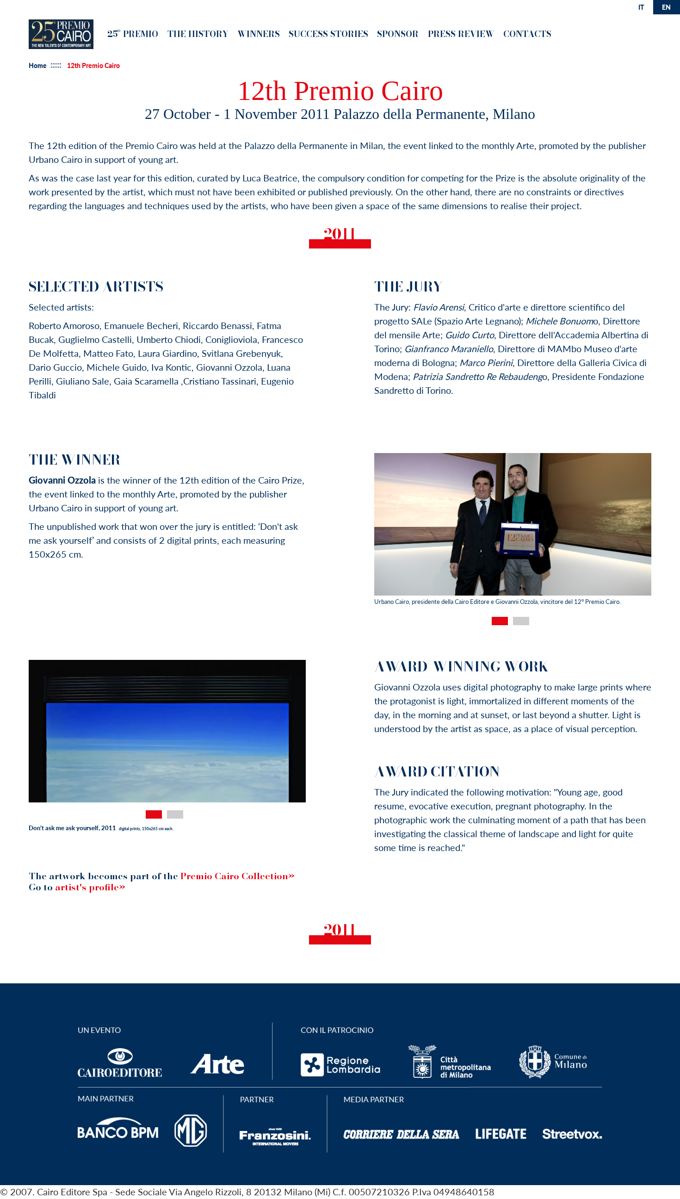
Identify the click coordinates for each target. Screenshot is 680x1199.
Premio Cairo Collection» (237, 876)
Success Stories (328, 34)
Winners (258, 34)
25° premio (132, 34)
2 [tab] (521, 621)
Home (38, 65)
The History (198, 34)
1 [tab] (500, 621)
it (641, 7)
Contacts (527, 34)
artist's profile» (90, 887)
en (666, 7)
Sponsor (398, 34)
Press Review (461, 34)
